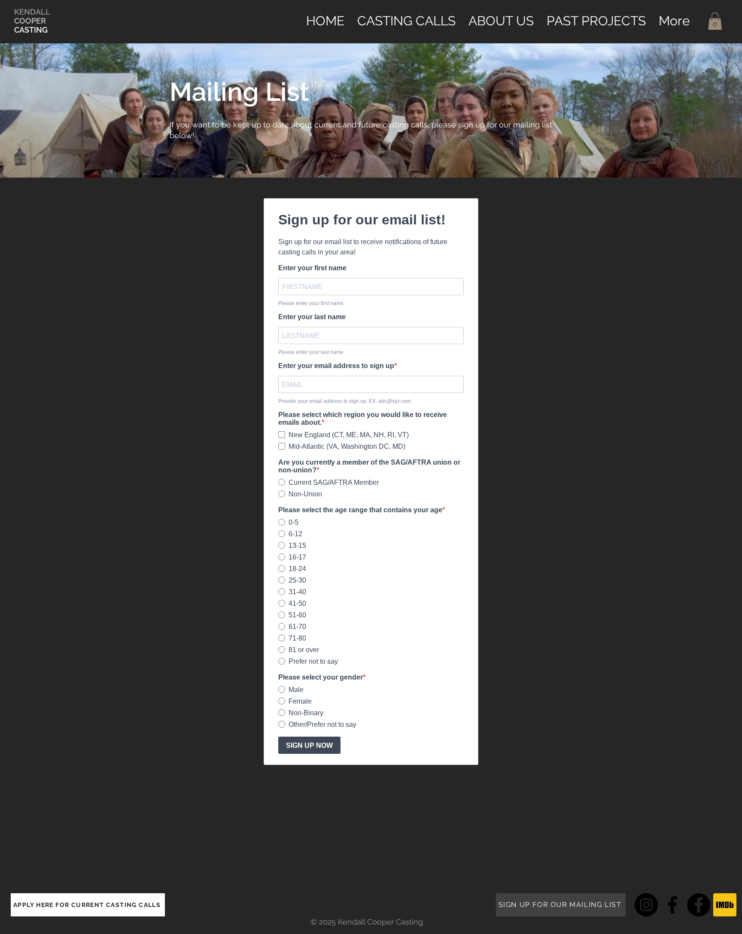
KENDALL (32, 11)
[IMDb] (724, 904)
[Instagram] (646, 904)
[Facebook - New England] (672, 904)
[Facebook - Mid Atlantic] (698, 904)
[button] (715, 21)
